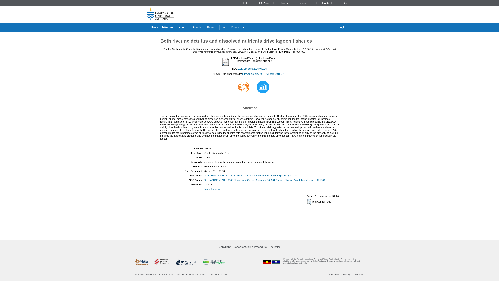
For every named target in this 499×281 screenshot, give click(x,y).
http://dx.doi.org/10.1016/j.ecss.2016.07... (264, 74)
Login (342, 27)
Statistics (275, 246)
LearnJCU (305, 2)
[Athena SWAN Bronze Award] (141, 262)
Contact (327, 2)
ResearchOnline (162, 27)
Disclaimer (359, 274)
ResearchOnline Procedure (250, 246)
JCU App (263, 2)
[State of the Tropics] (214, 262)
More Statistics (212, 189)
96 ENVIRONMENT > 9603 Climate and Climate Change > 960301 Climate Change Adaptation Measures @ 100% (265, 180)
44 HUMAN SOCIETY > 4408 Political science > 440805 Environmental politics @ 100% (250, 175)
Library (283, 2)
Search (196, 27)
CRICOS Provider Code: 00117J (191, 274)
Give (345, 2)
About (182, 27)
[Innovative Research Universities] (161, 262)
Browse (211, 27)
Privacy (346, 274)
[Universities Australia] (185, 262)
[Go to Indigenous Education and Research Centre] (267, 262)
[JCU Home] (160, 13)
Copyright (225, 246)
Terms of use (333, 274)
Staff (244, 2)
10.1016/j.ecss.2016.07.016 (252, 69)
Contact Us (238, 27)
